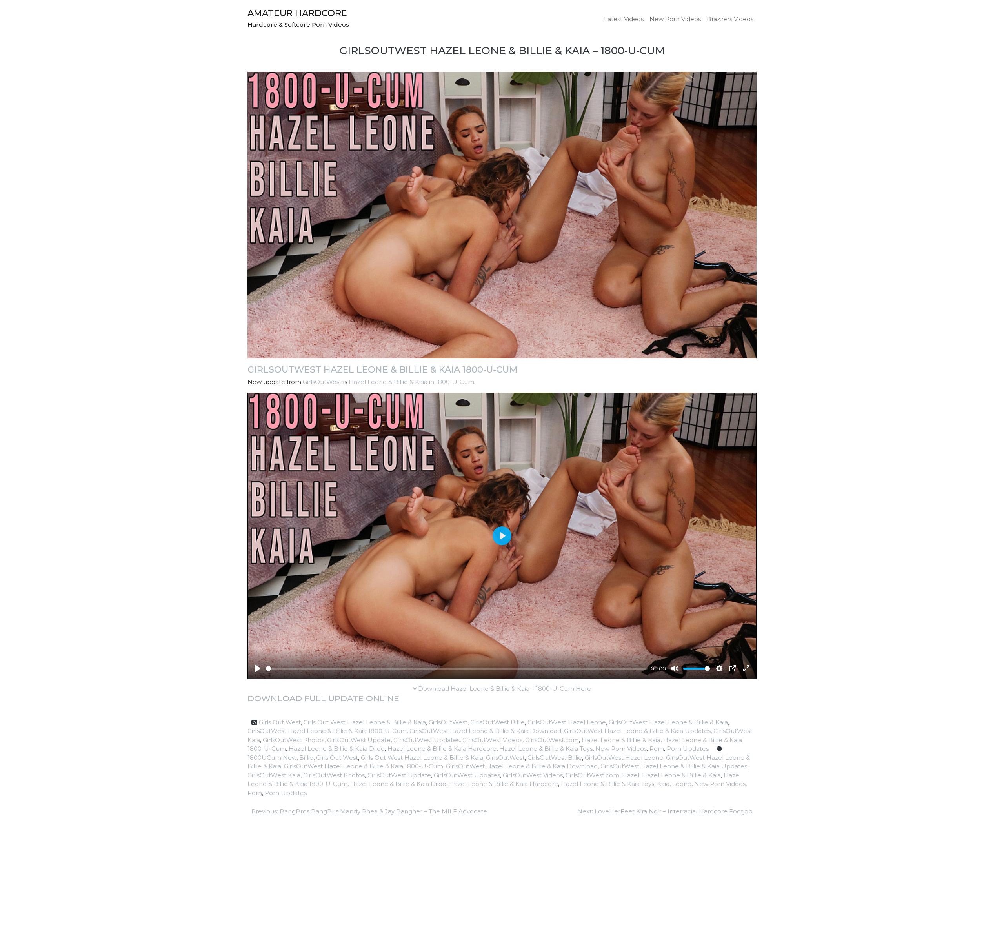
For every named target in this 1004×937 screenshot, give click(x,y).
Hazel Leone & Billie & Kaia (621, 740)
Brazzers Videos (730, 19)
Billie (306, 757)
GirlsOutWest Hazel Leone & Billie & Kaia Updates (637, 731)
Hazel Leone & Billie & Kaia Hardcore (442, 748)
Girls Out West (280, 722)
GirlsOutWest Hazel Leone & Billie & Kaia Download (485, 731)
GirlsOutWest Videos (492, 740)
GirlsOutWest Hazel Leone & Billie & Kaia (668, 722)
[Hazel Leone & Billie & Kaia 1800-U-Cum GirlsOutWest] (502, 214)
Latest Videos (624, 19)
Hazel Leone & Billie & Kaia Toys (546, 748)
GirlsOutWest (322, 382)
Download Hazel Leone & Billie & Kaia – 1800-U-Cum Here (504, 688)
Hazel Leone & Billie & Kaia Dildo (337, 748)
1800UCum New (271, 757)
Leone (681, 784)
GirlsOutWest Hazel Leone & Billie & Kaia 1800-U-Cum (382, 369)
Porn (656, 748)
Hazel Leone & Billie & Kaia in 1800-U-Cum (411, 382)
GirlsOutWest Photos (293, 740)
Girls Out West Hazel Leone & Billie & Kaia (365, 722)
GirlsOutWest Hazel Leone (566, 722)
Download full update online (323, 698)
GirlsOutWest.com (552, 740)
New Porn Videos (675, 19)
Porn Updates (688, 748)
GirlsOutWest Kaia (273, 775)
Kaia (663, 784)
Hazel (630, 775)
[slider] (457, 668)
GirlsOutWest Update (359, 740)
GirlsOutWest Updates (426, 740)
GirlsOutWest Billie (497, 722)
